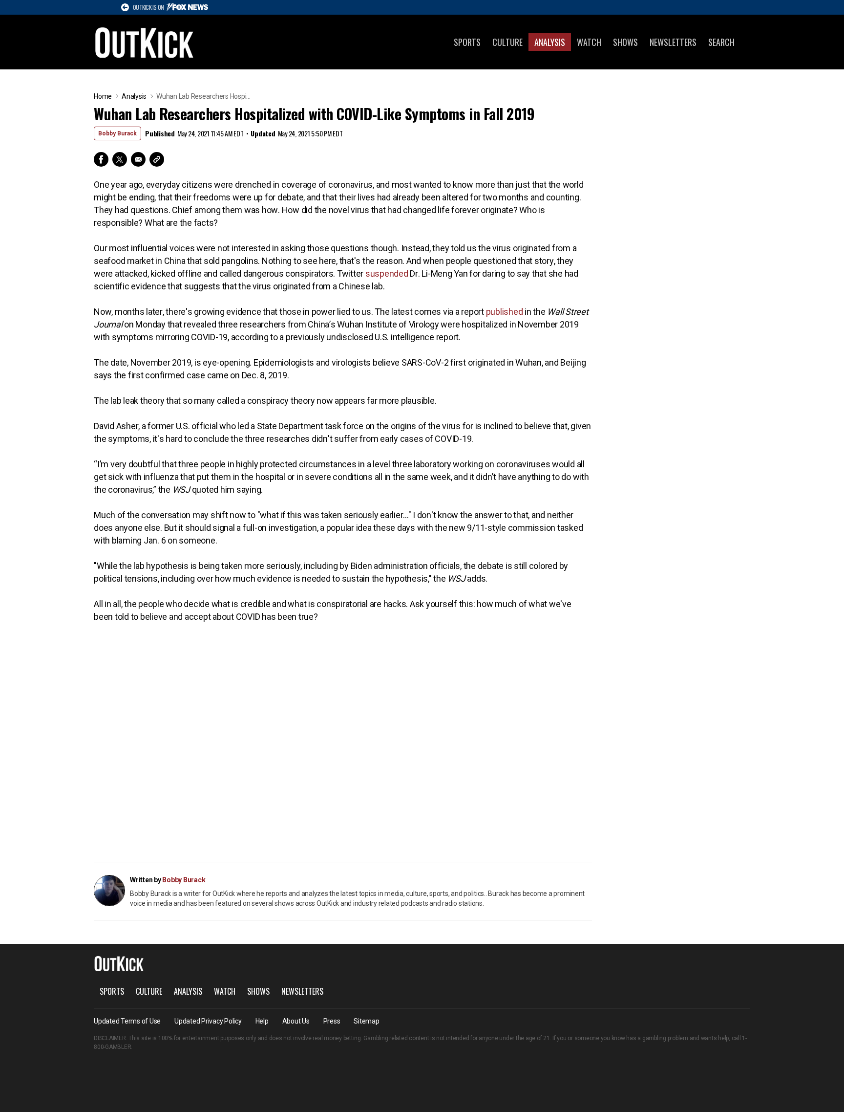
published (504, 311)
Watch (589, 42)
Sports (467, 42)
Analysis (549, 42)
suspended (386, 273)
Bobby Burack (117, 133)
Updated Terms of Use (127, 1021)
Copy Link (156, 159)
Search (721, 42)
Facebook (101, 159)
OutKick (144, 42)
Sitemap (366, 1021)
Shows (625, 42)
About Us (296, 1021)
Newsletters (673, 42)
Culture (507, 42)
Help (262, 1021)
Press (331, 1021)
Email (138, 159)
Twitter (119, 159)
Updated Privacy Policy (208, 1021)
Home (103, 96)
